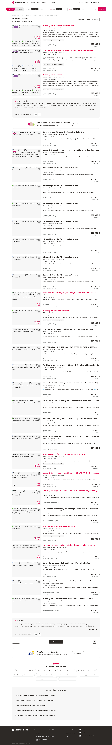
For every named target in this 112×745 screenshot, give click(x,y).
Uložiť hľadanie (93, 19)
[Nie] (39, 114)
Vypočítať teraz (78, 123)
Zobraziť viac (93, 109)
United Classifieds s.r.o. (24, 743)
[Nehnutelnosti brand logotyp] (20, 2)
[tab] (10, 9)
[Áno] (35, 114)
